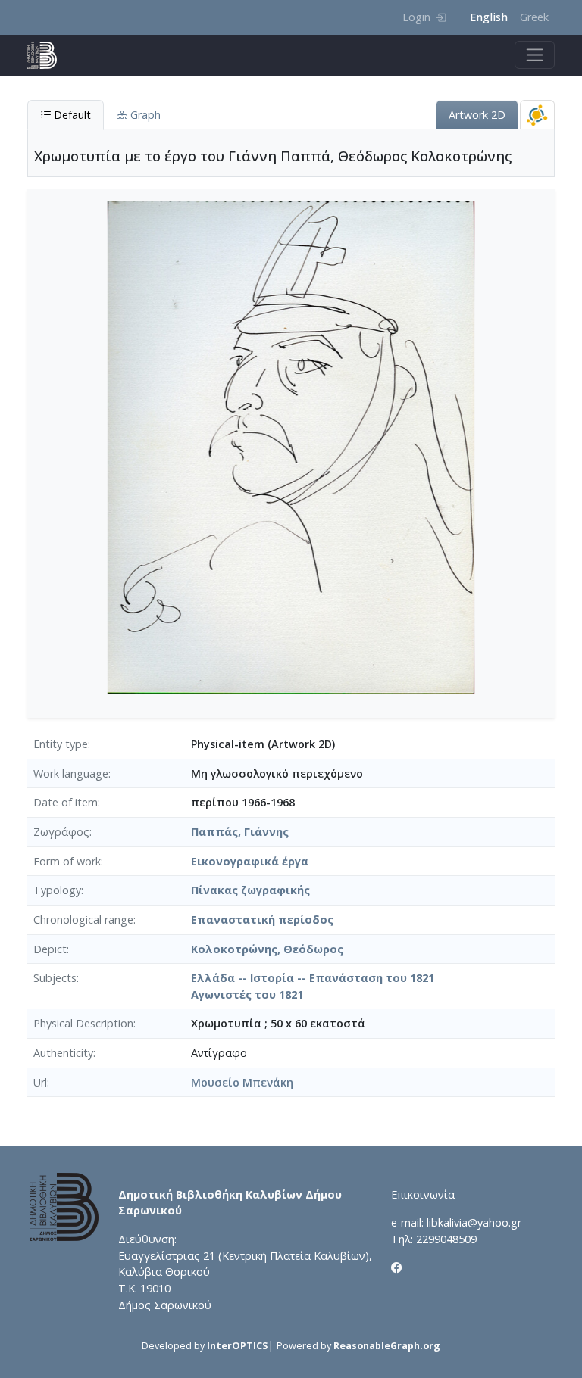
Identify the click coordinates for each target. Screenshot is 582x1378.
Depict (50, 949)
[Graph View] (537, 114)
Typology (57, 890)
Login (416, 17)
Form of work (67, 861)
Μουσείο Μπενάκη (242, 1082)
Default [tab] (71, 115)
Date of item (65, 802)
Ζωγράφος (61, 832)
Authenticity (63, 1053)
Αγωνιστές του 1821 (247, 994)
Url (40, 1082)
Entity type (60, 744)
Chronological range (83, 919)
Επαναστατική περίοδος (262, 919)
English (489, 17)
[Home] (48, 55)
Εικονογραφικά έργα (249, 861)
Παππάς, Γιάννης (240, 832)
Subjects (55, 978)
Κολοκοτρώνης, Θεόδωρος (267, 949)
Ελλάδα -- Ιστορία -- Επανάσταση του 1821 (312, 978)
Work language (70, 773)
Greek (534, 17)
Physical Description (83, 1023)
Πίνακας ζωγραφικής (250, 890)
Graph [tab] (144, 115)
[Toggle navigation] (535, 55)
